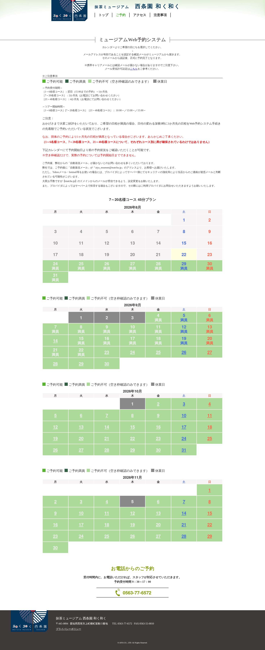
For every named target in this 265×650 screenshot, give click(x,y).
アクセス (139, 15)
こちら (134, 68)
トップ (103, 15)
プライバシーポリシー (68, 629)
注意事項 (160, 15)
